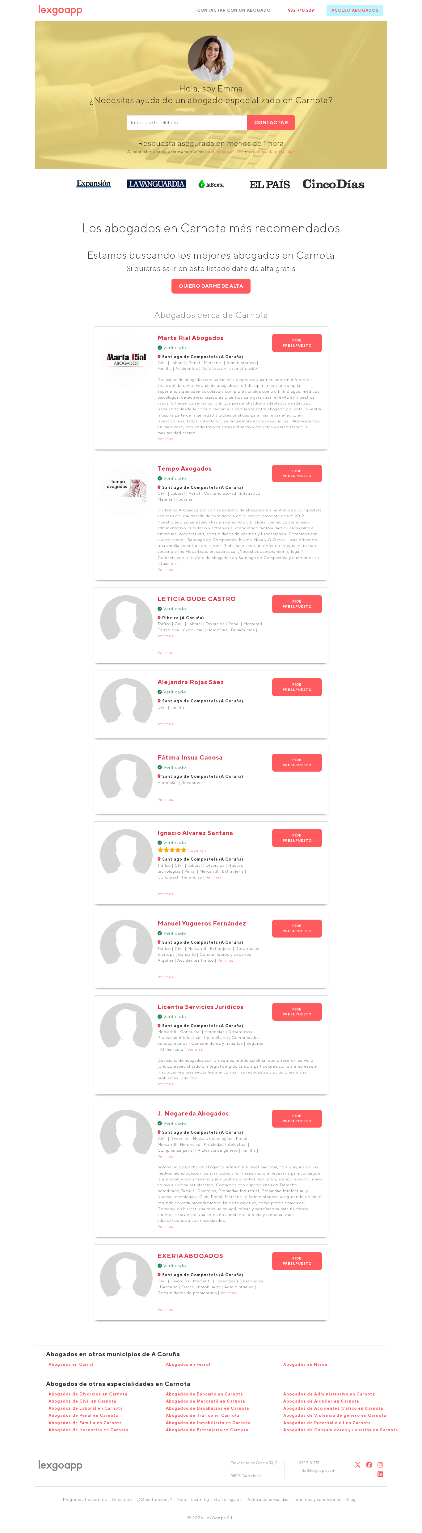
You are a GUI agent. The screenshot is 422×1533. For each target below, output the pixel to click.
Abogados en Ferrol (188, 1364)
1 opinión (197, 850)
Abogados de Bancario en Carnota (204, 1394)
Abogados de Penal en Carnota (83, 1415)
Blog (351, 1499)
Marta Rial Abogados (190, 337)
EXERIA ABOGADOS (190, 1255)
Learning (200, 1499)
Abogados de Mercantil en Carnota (205, 1401)
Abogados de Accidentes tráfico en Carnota (333, 1408)
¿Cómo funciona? (154, 1499)
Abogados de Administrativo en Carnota (329, 1394)
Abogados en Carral (71, 1364)
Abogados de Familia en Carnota (85, 1423)
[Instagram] (380, 1464)
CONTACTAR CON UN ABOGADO (234, 10)
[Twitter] (358, 1464)
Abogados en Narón (305, 1364)
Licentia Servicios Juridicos (200, 1006)
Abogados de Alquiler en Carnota (321, 1401)
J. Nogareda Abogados (193, 1113)
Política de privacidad (268, 1499)
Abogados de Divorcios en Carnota (88, 1394)
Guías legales (228, 1499)
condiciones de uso (224, 151)
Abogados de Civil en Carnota (82, 1401)
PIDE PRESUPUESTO (297, 342)
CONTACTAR (271, 122)
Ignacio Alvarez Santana (195, 832)
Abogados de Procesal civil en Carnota (327, 1423)
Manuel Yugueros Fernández (202, 923)
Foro (181, 1499)
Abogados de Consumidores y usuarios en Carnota (340, 1430)
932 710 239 (301, 10)
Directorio (122, 1499)
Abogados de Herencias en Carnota (89, 1430)
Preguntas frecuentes (85, 1499)
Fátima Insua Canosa (190, 757)
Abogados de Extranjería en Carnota (207, 1430)
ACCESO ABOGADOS (354, 10)
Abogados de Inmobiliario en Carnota (208, 1423)
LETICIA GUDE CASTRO (197, 598)
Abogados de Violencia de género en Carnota (334, 1415)
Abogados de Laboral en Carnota (86, 1408)
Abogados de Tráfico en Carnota (202, 1415)
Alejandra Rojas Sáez (191, 681)
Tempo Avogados (185, 468)
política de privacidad (274, 151)
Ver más (165, 438)
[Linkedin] (380, 1474)
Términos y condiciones (317, 1499)
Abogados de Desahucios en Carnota (207, 1408)
